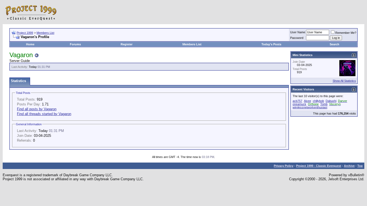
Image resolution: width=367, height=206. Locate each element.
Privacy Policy (283, 165)
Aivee (307, 100)
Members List (45, 32)
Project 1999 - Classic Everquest (318, 165)
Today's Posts (271, 44)
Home (30, 44)
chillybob (318, 100)
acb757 (297, 100)
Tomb (324, 104)
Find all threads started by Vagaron (44, 114)
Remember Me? (345, 32)
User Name (297, 32)
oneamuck (299, 104)
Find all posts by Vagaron (36, 109)
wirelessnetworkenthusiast (310, 107)
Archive (349, 165)
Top (360, 165)
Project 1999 (25, 32)
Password (296, 37)
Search (334, 44)
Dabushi (331, 100)
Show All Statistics (344, 80)
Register (126, 44)
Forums (75, 44)
